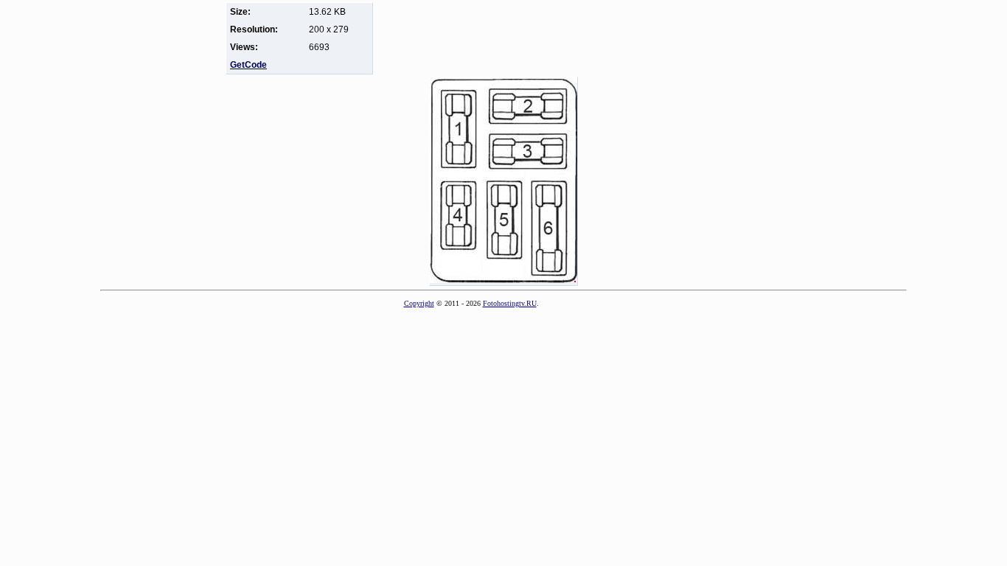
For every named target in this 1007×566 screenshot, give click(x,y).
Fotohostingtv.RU (510, 303)
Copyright (419, 303)
